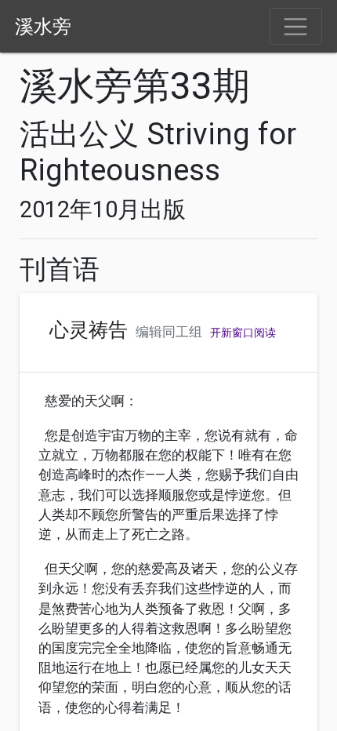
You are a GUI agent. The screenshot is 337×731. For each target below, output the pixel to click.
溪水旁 (43, 27)
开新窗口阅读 (243, 332)
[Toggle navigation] (296, 26)
